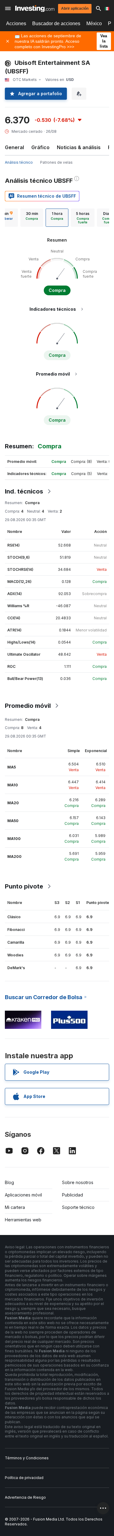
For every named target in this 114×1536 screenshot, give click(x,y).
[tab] (31, 218)
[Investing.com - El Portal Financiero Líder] (34, 8)
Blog (9, 1182)
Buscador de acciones (56, 23)
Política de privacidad (24, 1477)
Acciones (16, 23)
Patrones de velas (56, 162)
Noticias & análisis (79, 147)
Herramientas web (23, 1219)
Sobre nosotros (77, 1182)
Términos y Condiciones (27, 1458)
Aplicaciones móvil (23, 1194)
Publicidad (72, 1194)
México (94, 23)
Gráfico (40, 147)
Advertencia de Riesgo (25, 1497)
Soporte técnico (78, 1207)
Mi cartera (15, 1207)
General (14, 147)
